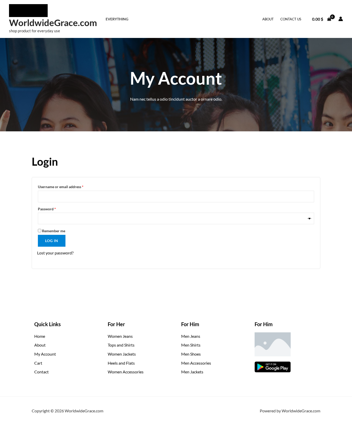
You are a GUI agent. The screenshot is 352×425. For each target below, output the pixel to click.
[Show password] (310, 218)
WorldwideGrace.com (53, 22)
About (268, 19)
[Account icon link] (340, 19)
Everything (117, 19)
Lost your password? (55, 252)
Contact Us (290, 19)
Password (54, 208)
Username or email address (68, 186)
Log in (51, 240)
